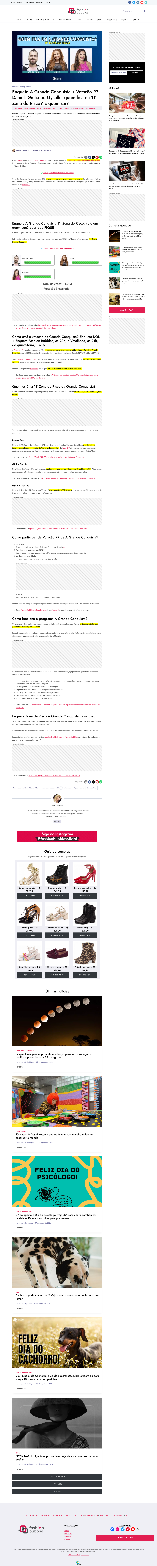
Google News (29, 2)
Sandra (19, 160)
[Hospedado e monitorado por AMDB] (78, 1563)
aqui (64, 547)
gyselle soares (78, 108)
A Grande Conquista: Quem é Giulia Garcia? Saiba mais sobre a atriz (68, 478)
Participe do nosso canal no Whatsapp (58, 172)
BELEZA (94, 1515)
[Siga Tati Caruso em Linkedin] (59, 821)
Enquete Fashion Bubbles (26, 359)
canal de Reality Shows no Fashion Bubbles (61, 737)
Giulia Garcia (82, 160)
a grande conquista (22, 108)
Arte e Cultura (21, 1131)
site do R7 (26, 184)
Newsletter (39, 2)
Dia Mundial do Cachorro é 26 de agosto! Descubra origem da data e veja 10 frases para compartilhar (57, 1377)
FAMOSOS (69, 1515)
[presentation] (57, 1021)
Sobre (13, 2)
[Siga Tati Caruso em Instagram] (55, 821)
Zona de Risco (89, 108)
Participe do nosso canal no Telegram (58, 248)
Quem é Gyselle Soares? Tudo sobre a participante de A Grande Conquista (58, 529)
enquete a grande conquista (51, 108)
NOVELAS (79, 1515)
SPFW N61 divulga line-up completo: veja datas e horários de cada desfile (57, 1458)
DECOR (109, 1515)
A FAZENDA (38, 1515)
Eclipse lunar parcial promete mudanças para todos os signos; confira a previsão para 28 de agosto (54, 1055)
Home (18, 20)
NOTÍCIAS (59, 1515)
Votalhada (34, 368)
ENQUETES (49, 1515)
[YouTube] (141, 2)
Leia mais (21, 1067)
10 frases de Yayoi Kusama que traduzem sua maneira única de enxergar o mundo (54, 1136)
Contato (48, 2)
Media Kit (68, 1533)
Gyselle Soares (94, 160)
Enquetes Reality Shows (21, 86)
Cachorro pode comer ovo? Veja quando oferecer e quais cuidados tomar (57, 1297)
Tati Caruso (23, 150)
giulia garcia (67, 108)
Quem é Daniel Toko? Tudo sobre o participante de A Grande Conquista (56, 457)
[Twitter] (133, 2)
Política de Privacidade (74, 1555)
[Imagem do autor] (13, 150)
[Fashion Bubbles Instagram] (57, 836)
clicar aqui (55, 610)
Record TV (66, 448)
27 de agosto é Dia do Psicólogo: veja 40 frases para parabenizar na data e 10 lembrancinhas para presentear (56, 1216)
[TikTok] (146, 2)
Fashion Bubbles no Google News (33, 610)
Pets (17, 1292)
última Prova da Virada (38, 160)
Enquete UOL (19, 350)
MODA (87, 1515)
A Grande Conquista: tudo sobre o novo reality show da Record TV (54, 775)
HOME (29, 1515)
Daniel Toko (34, 108)
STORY (128, 1515)
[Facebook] (129, 2)
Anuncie (19, 2)
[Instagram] (137, 2)
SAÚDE (102, 1515)
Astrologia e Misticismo (25, 1051)
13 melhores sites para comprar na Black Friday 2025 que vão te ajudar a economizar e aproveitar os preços (127, 186)
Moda (18, 1453)
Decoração (112, 20)
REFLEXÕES (119, 1515)
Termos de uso (85, 1555)
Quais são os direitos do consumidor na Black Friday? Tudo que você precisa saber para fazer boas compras (127, 152)
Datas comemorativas (24, 1212)
